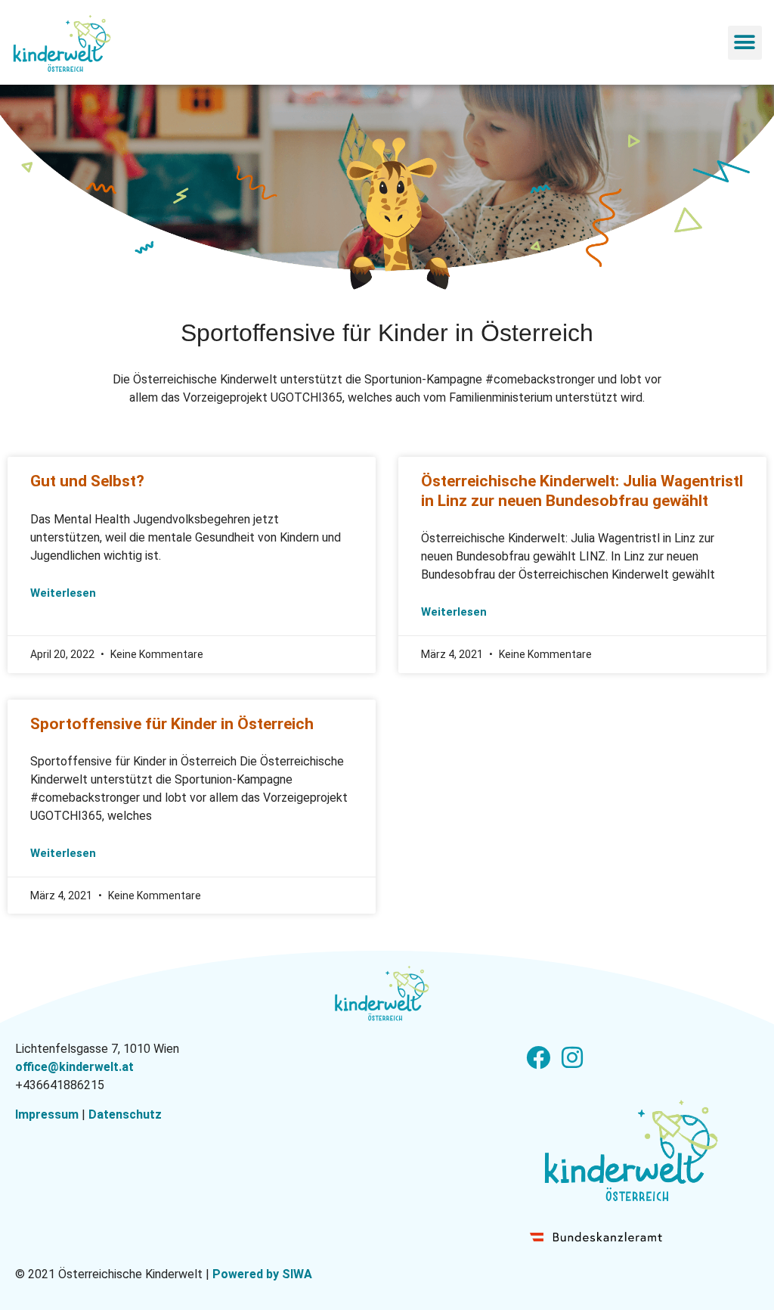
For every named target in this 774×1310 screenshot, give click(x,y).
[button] (745, 43)
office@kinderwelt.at (74, 1067)
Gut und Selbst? (87, 481)
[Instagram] (572, 1057)
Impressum (47, 1114)
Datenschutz (125, 1114)
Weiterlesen (63, 593)
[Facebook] (538, 1057)
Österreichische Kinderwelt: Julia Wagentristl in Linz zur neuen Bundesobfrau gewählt (582, 490)
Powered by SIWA (262, 1274)
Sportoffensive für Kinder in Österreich (172, 724)
